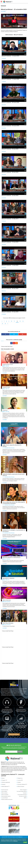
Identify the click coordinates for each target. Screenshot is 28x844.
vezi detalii (5, 372)
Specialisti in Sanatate (8, 578)
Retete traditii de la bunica (7, 799)
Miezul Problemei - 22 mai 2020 (10, 195)
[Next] (8, 323)
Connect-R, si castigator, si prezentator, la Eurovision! (14, 530)
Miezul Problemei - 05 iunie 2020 (10, 102)
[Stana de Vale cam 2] (14, 831)
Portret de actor (5, 789)
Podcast (21, 707)
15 (2, 323)
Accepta (25, 842)
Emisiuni (7, 707)
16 (5, 323)
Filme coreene (4, 793)
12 (17, 321)
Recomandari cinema (6, 796)
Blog (7, 723)
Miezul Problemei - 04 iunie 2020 (10, 125)
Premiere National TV (22, 784)
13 (20, 321)
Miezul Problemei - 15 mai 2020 (10, 242)
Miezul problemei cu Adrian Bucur (11, 557)
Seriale (19, 782)
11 (14, 321)
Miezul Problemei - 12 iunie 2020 (10, 56)
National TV (20, 836)
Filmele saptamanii (6, 782)
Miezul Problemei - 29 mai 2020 (10, 149)
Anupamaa (5, 410)
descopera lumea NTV (13, 425)
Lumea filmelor (5, 797)
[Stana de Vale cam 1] (14, 825)
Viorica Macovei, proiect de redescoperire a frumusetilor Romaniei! (14, 502)
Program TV (4, 780)
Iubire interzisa (7, 600)
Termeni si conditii (22, 796)
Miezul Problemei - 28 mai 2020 (10, 172)
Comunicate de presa (22, 794)
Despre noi (20, 778)
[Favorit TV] (14, 819)
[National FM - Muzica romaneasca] (14, 813)
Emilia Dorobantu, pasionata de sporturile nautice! (13, 475)
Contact (24, 793)
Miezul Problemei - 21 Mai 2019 (10, 218)
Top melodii (21, 723)
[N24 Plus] (14, 807)
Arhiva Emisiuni (21, 786)
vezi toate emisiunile (14, 542)
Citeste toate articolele (14, 734)
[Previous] (2, 321)
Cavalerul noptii (6, 387)
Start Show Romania (10, 447)
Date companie (23, 789)
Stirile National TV (5, 786)
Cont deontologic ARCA (21, 791)
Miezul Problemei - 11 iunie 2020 (10, 79)
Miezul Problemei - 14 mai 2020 (10, 265)
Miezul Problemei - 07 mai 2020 (10, 312)
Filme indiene (4, 791)
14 (22, 321)
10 (11, 321)
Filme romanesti (5, 794)
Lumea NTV (20, 780)
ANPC (25, 797)
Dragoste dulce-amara (8, 364)
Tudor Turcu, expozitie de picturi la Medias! (12, 445)
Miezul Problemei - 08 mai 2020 (10, 288)
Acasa (3, 778)
